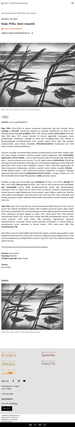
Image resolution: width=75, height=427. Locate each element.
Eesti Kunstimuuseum (9, 13)
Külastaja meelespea (8, 423)
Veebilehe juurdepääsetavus (10, 415)
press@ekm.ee (7, 399)
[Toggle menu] (72, 3)
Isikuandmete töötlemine (9, 417)
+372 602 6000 (7, 394)
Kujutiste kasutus (7, 421)
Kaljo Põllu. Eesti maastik (27, 13)
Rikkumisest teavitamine (9, 419)
